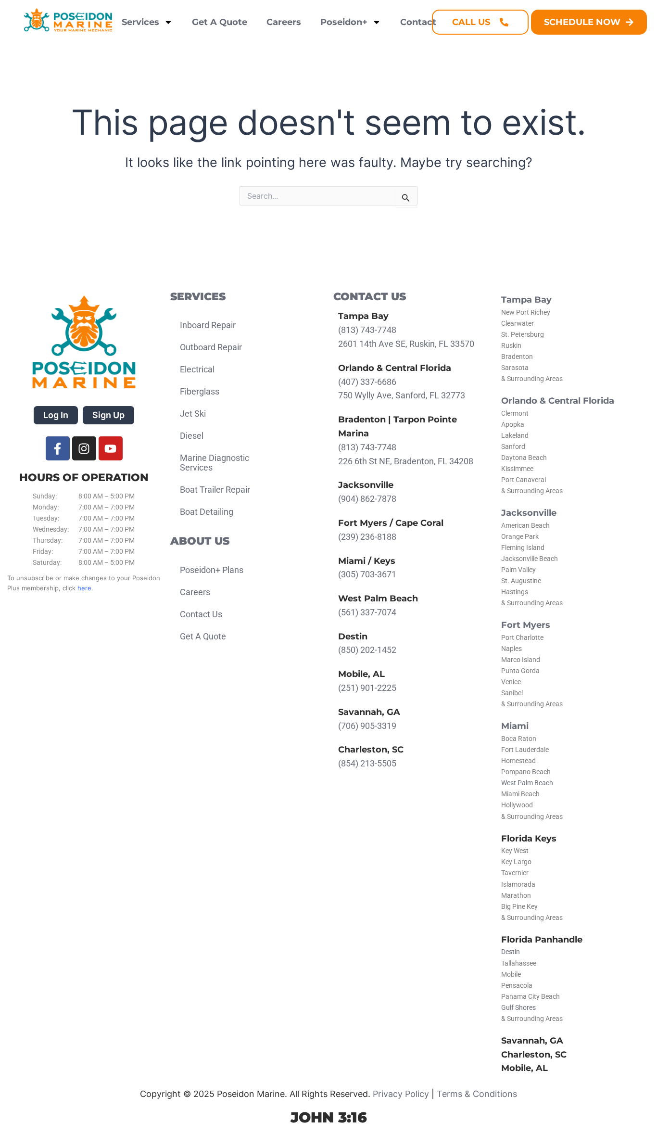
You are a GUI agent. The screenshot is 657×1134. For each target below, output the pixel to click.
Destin (510, 952)
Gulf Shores (518, 1008)
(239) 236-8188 (367, 537)
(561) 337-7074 (367, 612)
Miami (515, 726)
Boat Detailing (206, 512)
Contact (418, 22)
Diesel (191, 436)
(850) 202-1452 (367, 650)
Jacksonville (528, 513)
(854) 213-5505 (367, 763)
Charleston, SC (534, 1054)
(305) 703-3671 (367, 574)
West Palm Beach (527, 783)
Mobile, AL (524, 1068)
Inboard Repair (208, 325)
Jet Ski (193, 413)
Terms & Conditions (477, 1094)
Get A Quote (219, 22)
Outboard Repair (211, 347)
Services (140, 22)
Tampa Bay (526, 299)
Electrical (197, 369)
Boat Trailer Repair (215, 489)
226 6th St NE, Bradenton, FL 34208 (405, 461)
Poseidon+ (343, 22)
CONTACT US (369, 296)
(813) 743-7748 (367, 330)
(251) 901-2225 (367, 688)
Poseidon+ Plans (211, 570)
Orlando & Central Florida (557, 400)
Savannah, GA (532, 1040)
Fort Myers (525, 625)
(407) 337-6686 (367, 382)
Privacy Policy (401, 1094)
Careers (283, 22)
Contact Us (201, 614)
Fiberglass (199, 391)
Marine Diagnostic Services (214, 462)
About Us (199, 541)
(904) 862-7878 (367, 499)
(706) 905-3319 (367, 726)
